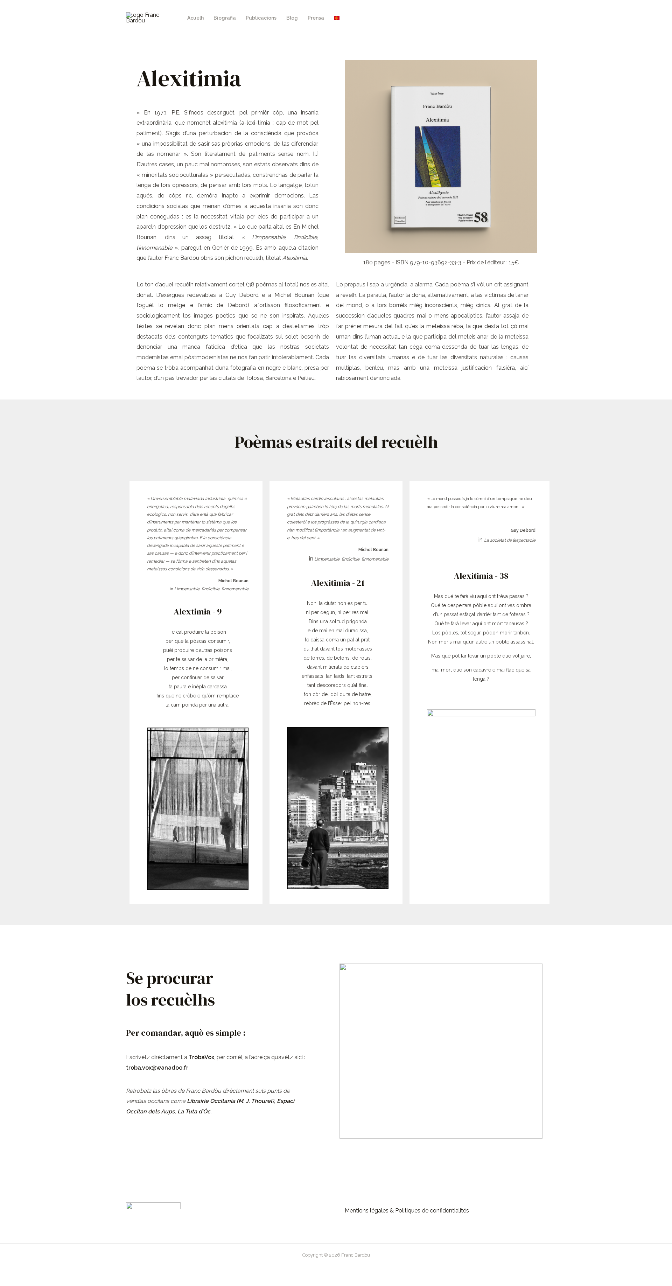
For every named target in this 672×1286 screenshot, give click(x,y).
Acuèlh (195, 18)
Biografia (225, 18)
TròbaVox (201, 1057)
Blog (292, 18)
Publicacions (261, 18)
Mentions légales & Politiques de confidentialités (407, 1210)
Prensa (316, 18)
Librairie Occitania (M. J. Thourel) (230, 1101)
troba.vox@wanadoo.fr (157, 1067)
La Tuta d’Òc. (194, 1111)
